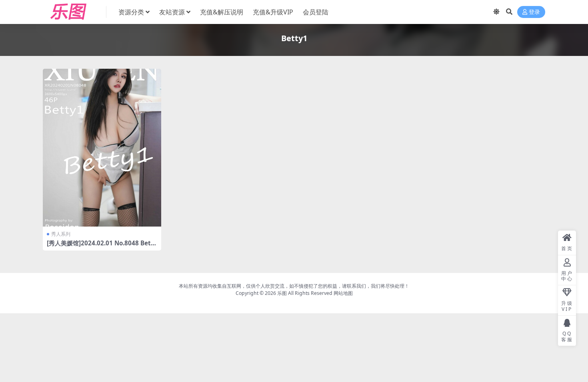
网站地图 (343, 293)
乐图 (282, 293)
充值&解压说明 (221, 12)
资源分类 (131, 12)
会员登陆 (315, 12)
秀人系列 (60, 234)
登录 (534, 12)
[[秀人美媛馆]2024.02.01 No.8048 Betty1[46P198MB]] (102, 148)
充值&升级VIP (273, 12)
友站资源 (172, 12)
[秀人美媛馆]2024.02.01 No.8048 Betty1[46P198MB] (102, 246)
